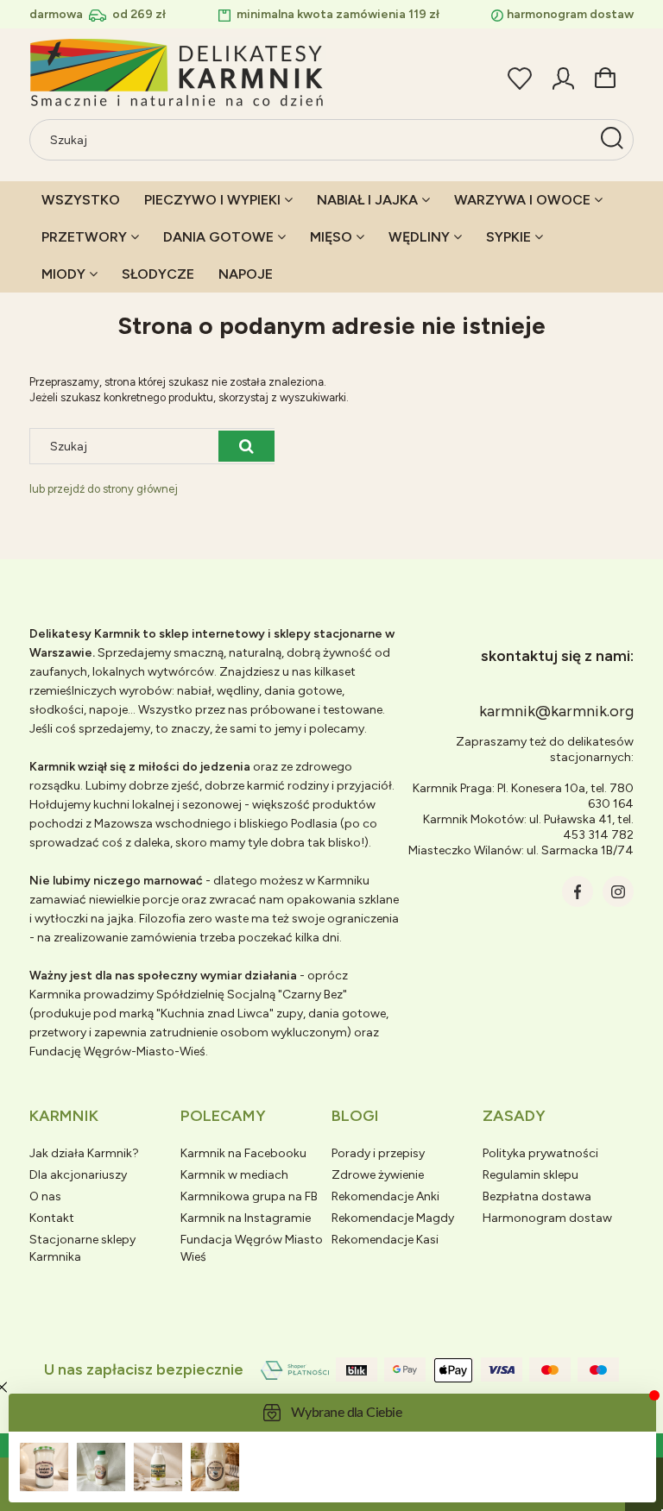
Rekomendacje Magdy (393, 1218)
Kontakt (51, 1218)
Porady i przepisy (378, 1153)
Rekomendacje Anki (385, 1196)
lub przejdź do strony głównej (103, 488)
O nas (45, 1196)
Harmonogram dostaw (547, 1218)
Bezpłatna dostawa (537, 1196)
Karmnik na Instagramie (245, 1218)
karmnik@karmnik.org (556, 711)
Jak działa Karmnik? (84, 1153)
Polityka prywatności (540, 1153)
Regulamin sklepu (530, 1175)
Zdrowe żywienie (378, 1175)
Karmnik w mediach (234, 1175)
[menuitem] (80, 199)
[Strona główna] (177, 73)
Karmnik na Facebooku (243, 1153)
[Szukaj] (612, 140)
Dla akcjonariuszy (78, 1175)
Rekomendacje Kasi (385, 1239)
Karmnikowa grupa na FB (249, 1196)
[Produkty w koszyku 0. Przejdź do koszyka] (605, 75)
